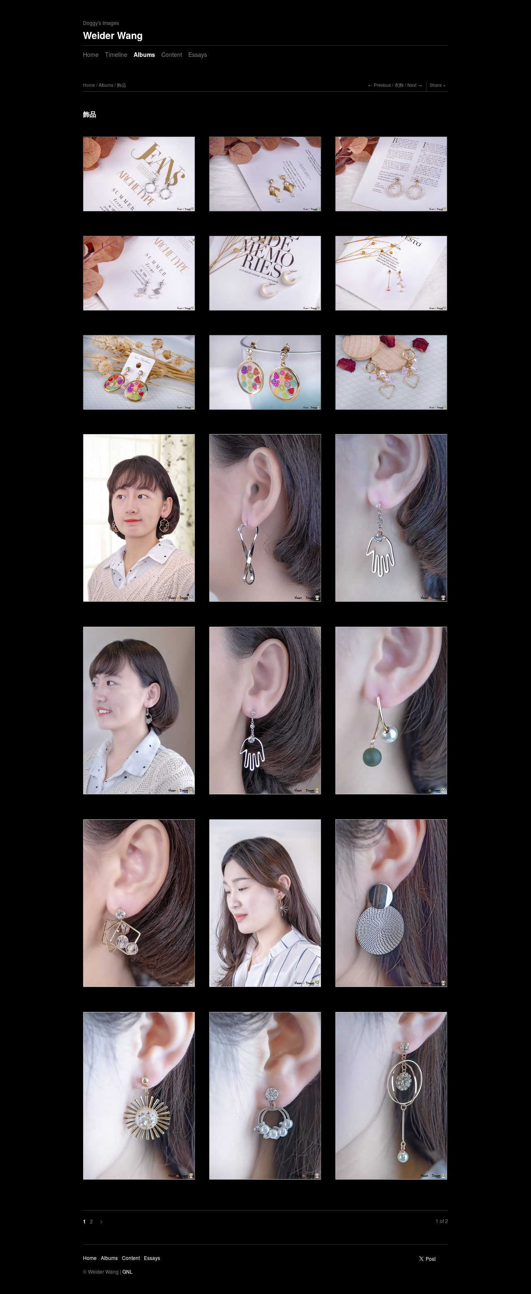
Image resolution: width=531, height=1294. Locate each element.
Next (412, 85)
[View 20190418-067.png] (139, 177)
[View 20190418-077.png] (391, 276)
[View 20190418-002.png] (391, 375)
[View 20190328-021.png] (391, 521)
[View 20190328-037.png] (139, 906)
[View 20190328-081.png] (391, 906)
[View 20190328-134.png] (391, 1099)
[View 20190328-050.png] (265, 906)
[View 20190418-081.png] (265, 375)
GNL (127, 1271)
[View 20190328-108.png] (139, 1099)
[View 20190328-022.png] (139, 713)
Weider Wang (113, 35)
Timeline (116, 54)
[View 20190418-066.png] (139, 276)
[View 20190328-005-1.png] (139, 521)
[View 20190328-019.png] (265, 521)
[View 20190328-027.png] (391, 713)
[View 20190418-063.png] (391, 177)
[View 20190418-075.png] (265, 276)
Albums (144, 54)
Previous (382, 85)
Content (171, 54)
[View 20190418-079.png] (139, 375)
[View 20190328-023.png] (265, 713)
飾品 (121, 85)
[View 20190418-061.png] (265, 177)
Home (91, 54)
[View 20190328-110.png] (265, 1099)
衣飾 (399, 85)
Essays (197, 54)
